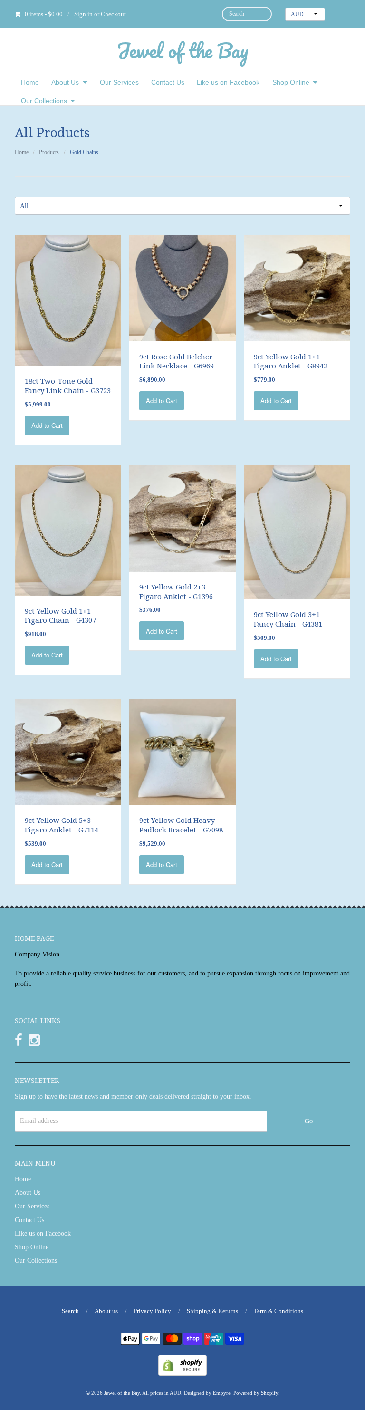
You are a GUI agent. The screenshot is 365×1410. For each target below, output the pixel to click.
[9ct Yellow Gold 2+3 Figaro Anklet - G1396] (182, 518)
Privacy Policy (152, 1310)
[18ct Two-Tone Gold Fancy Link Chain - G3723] (68, 299)
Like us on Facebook (228, 82)
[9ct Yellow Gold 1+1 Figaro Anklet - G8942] (297, 287)
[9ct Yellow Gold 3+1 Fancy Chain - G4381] (297, 531)
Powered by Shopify (255, 1393)
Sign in (83, 14)
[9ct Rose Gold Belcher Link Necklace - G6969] (182, 287)
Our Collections (44, 101)
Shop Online (290, 82)
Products (49, 152)
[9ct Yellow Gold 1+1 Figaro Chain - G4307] (68, 529)
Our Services (119, 82)
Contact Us (167, 82)
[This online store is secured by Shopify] (182, 1364)
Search (70, 1310)
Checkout (113, 14)
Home (30, 82)
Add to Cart (47, 425)
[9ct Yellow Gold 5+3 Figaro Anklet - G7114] (68, 751)
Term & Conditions (278, 1310)
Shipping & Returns (212, 1310)
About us (106, 1310)
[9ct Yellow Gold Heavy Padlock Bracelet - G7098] (182, 751)
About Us (65, 82)
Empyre (222, 1393)
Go (309, 1120)
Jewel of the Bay (182, 50)
